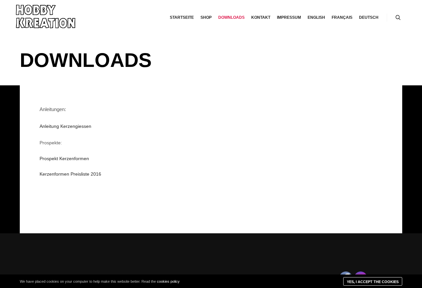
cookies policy (168, 281)
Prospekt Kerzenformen (64, 158)
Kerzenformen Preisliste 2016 (70, 174)
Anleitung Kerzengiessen (65, 126)
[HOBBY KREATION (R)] (46, 17)
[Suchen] (398, 18)
